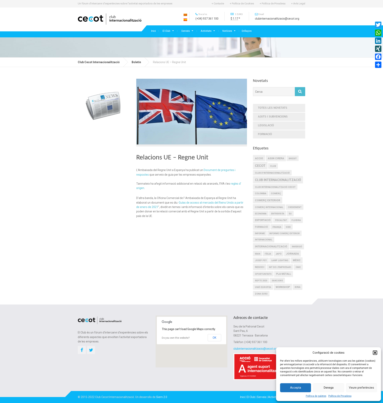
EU (290, 213)
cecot (260, 166)
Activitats (206, 30)
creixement (294, 207)
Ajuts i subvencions (273, 116)
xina (297, 287)
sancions (277, 280)
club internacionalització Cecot (275, 187)
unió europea (263, 287)
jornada (292, 253)
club (273, 166)
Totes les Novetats (272, 107)
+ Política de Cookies (242, 3)
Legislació (266, 125)
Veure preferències (361, 387)
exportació (262, 220)
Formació (265, 134)
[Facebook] (378, 57)
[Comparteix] (378, 65)
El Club (166, 30)
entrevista (277, 213)
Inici (153, 30)
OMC (298, 267)
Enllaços (247, 30)
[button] (375, 353)
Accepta (295, 387)
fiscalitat (281, 220)
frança (276, 227)
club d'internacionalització (272, 173)
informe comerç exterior (284, 233)
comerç (276, 193)
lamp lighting (279, 260)
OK (214, 337)
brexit (293, 158)
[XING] (378, 49)
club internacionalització (278, 180)
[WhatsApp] (378, 33)
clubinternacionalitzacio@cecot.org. (255, 348)
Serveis (185, 30)
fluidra (296, 220)
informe (260, 233)
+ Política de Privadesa (272, 3)
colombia (260, 193)
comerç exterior (267, 200)
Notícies (227, 30)
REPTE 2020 (261, 280)
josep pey (261, 260)
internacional (263, 239)
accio (259, 158)
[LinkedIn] (378, 41)
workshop (283, 287)
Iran (257, 253)
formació (261, 227)
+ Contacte (218, 3)
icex (288, 227)
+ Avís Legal (298, 3)
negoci (259, 267)
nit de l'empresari (280, 267)
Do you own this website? (176, 337)
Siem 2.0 (161, 397)
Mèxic (297, 260)
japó (278, 254)
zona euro (261, 294)
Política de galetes (316, 396)
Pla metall (283, 274)
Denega (329, 387)
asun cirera (276, 158)
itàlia (268, 254)
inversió (297, 246)
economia (261, 213)
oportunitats (263, 274)
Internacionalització (271, 246)
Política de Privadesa (339, 396)
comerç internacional (269, 207)
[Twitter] (378, 25)
